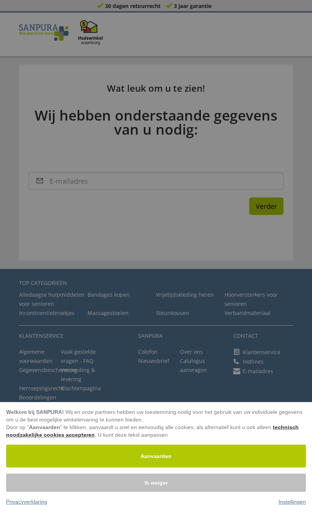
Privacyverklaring (26, 502)
